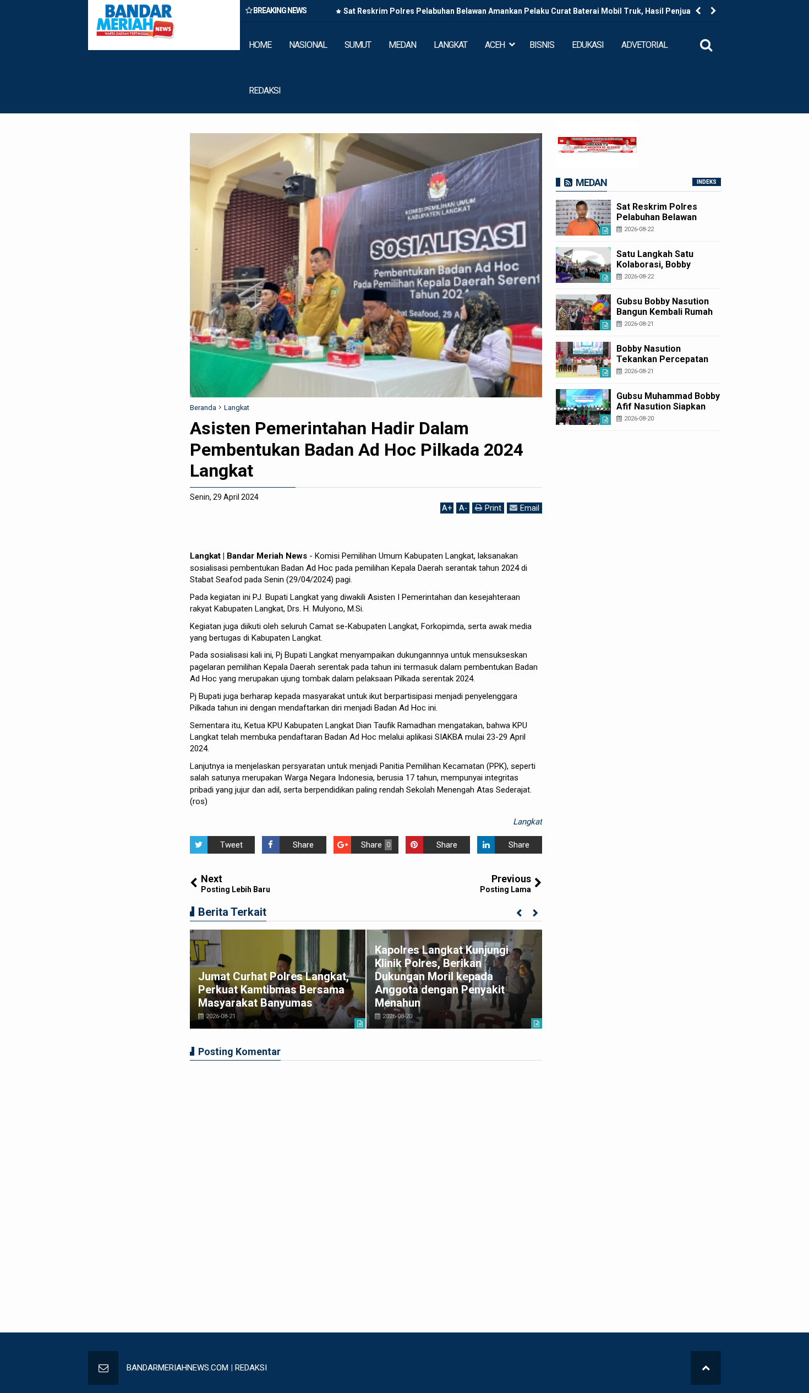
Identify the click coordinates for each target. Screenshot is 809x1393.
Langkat (527, 822)
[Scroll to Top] (706, 1368)
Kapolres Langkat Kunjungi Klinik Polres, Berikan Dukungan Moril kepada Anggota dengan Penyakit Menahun (442, 976)
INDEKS (707, 182)
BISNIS (541, 45)
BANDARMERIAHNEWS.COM (177, 1368)
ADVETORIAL (644, 45)
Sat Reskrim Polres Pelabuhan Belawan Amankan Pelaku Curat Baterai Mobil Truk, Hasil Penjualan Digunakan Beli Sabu (522, 13)
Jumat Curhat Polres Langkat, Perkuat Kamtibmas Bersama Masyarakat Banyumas (273, 989)
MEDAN (402, 45)
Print (493, 508)
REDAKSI (265, 90)
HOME (260, 45)
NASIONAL (308, 45)
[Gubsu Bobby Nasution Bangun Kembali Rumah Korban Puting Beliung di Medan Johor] (583, 312)
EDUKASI (588, 45)
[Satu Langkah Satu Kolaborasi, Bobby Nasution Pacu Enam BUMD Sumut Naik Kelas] (583, 265)
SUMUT (358, 45)
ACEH (495, 45)
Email (529, 508)
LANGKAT (450, 45)
